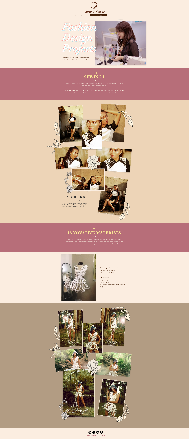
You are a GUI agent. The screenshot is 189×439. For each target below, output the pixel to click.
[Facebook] (93, 432)
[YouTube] (97, 432)
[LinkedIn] (89, 432)
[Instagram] (101, 432)
